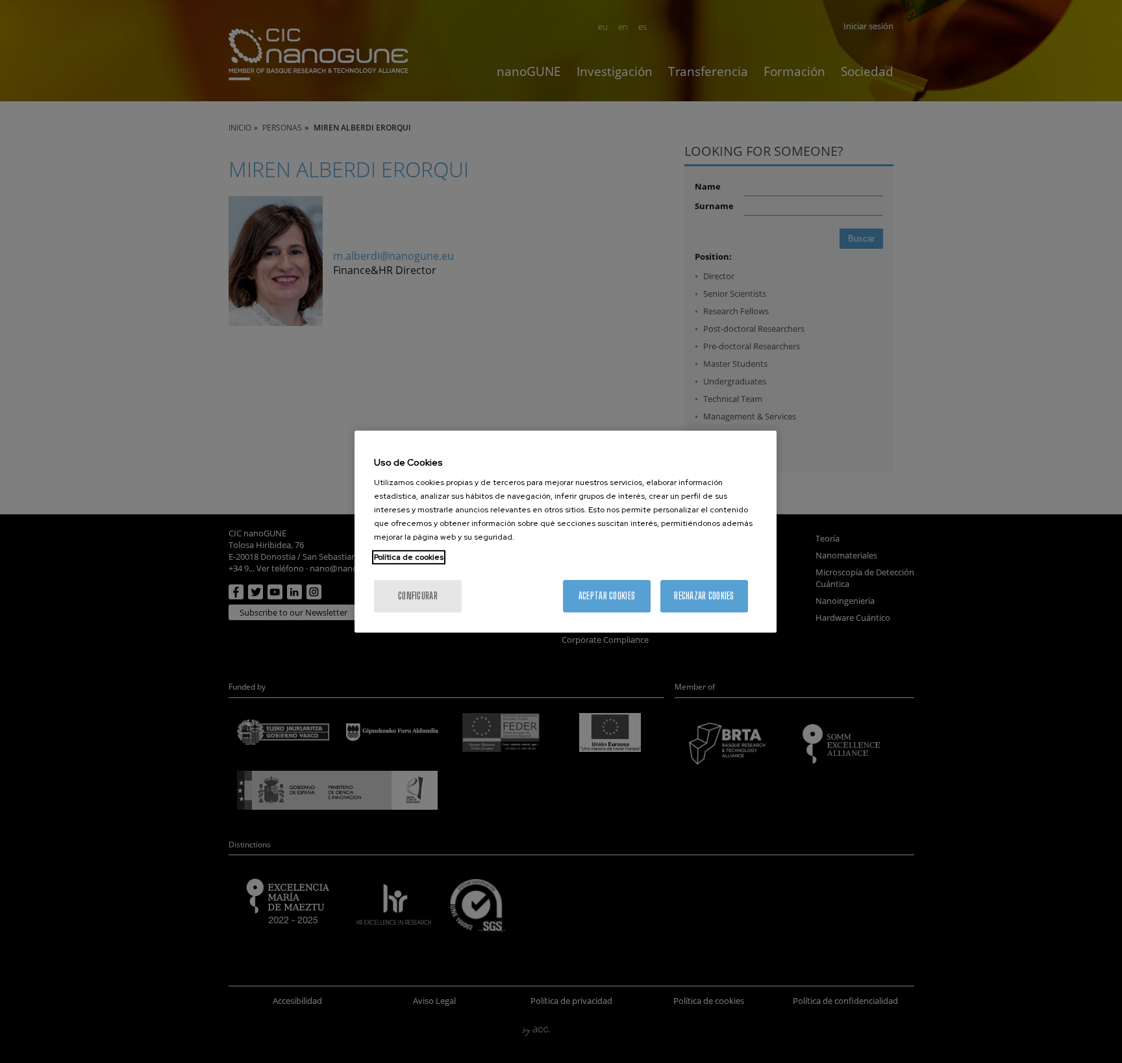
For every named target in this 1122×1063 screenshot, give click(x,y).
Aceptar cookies (607, 595)
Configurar (418, 595)
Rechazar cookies (704, 595)
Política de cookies (408, 557)
